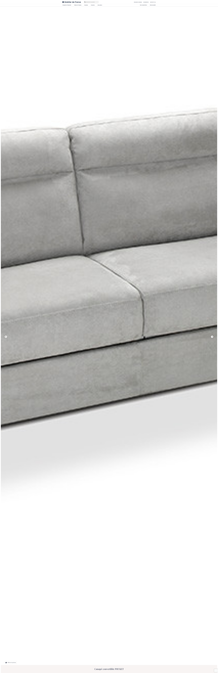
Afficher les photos (10, 662)
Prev (6, 337)
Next (212, 337)
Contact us (153, 2)
